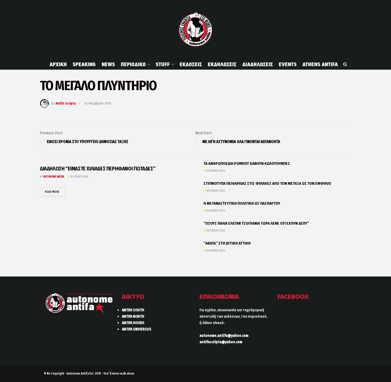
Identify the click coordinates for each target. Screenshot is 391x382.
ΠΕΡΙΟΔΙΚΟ (133, 64)
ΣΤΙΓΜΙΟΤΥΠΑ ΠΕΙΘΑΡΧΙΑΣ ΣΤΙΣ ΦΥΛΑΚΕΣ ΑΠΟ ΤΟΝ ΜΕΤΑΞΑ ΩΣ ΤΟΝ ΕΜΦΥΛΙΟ (267, 183)
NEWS (108, 64)
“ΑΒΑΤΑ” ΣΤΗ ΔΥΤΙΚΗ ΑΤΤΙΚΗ (227, 243)
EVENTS (288, 64)
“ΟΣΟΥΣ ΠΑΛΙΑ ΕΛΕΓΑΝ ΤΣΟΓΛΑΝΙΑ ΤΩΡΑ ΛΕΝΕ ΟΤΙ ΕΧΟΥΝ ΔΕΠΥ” (256, 223)
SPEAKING (84, 64)
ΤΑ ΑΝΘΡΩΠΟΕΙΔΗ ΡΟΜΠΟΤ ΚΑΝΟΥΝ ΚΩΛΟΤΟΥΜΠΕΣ (246, 163)
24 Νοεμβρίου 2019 (97, 103)
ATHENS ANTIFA (320, 64)
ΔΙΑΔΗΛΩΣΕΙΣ (257, 64)
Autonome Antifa (53, 176)
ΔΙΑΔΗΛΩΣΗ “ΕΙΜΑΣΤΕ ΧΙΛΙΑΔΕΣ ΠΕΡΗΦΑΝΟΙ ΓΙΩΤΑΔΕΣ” (97, 168)
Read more (55, 192)
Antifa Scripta (66, 103)
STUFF (163, 64)
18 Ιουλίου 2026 (79, 176)
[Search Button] (345, 64)
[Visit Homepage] (195, 29)
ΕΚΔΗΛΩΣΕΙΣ (222, 64)
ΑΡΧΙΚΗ (58, 64)
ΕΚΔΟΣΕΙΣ (191, 64)
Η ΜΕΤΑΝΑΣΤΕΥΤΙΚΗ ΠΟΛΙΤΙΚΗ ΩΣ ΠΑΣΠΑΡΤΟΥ (241, 203)
